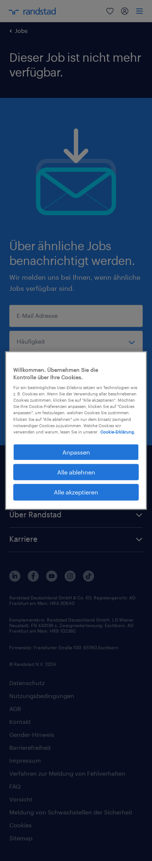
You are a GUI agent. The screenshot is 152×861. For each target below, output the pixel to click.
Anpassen (76, 451)
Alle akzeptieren (76, 492)
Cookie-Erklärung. (117, 431)
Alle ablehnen (76, 472)
